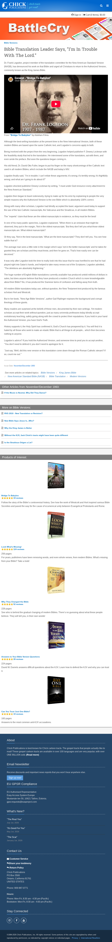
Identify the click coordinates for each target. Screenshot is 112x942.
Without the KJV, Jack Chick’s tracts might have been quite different (36, 435)
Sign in (78, 15)
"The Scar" (12, 837)
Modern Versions (78, 376)
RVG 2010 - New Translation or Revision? (23, 413)
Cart (87, 15)
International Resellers (90, 938)
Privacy (75, 938)
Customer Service (18, 859)
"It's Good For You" (16, 828)
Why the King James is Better (18, 428)
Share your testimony (20, 863)
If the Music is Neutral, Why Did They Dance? (25, 393)
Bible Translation (57, 376)
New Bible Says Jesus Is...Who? (19, 421)
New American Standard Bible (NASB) (26, 376)
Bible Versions (10, 43)
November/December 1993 (24, 366)
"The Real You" (14, 819)
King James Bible (67, 373)
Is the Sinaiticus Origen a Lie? (18, 442)
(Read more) (32, 755)
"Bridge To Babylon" (20, 135)
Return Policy (16, 868)
